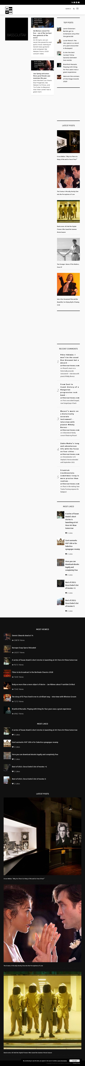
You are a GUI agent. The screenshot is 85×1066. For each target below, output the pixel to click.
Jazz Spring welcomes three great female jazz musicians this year (41, 76)
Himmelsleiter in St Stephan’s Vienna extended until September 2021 (69, 459)
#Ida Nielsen (38, 20)
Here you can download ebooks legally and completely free (35, 754)
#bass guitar (38, 19)
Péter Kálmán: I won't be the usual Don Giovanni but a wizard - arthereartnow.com (70, 360)
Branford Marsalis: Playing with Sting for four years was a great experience (41, 709)
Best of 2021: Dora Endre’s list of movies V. (71, 603)
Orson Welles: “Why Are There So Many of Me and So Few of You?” (24, 879)
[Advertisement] (71, 104)
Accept (74, 1061)
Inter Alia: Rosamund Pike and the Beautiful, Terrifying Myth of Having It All (68, 302)
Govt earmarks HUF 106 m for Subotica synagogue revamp (35, 742)
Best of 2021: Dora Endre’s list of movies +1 (71, 585)
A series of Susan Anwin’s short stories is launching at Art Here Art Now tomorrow (44, 660)
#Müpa (36, 22)
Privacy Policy (76, 1063)
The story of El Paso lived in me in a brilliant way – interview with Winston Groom (44, 697)
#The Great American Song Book (39, 63)
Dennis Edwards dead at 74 (22, 635)
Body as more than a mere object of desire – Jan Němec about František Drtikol (43, 684)
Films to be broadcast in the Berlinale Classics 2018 (32, 672)
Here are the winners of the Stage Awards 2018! (71, 78)
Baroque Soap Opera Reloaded (24, 648)
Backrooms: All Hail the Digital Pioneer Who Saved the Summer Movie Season (67, 229)
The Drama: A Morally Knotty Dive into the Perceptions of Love (23, 966)
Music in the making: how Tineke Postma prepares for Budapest (69, 489)
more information (62, 1061)
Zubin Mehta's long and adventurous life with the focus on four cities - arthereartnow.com (70, 449)
